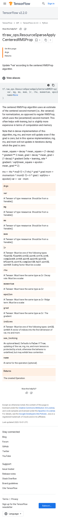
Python (45, 23)
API (17, 23)
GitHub (5, 446)
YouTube (6, 456)
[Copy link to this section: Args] (11, 186)
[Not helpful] (25, 29)
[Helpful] (20, 29)
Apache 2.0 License (46, 411)
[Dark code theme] (48, 85)
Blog (4, 437)
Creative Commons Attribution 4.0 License (36, 408)
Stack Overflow (9, 478)
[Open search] (43, 3)
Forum (5, 442)
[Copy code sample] (53, 85)
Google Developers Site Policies (33, 414)
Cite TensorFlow (9, 488)
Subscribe (47, 505)
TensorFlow (7, 23)
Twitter (5, 451)
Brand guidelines (10, 483)
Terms (5, 499)
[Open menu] (5, 3)
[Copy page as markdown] (45, 40)
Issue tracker (8, 469)
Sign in (51, 3)
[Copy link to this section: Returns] (14, 371)
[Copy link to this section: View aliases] (23, 78)
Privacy (14, 499)
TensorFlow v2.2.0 (14, 13)
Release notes (9, 474)
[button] (29, 78)
